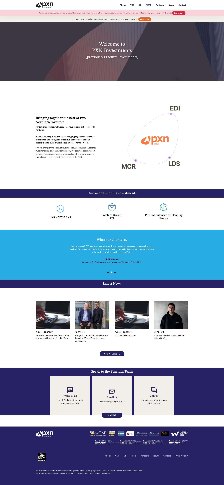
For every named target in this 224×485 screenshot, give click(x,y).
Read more (144, 19)
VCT (132, 5)
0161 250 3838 (154, 403)
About (123, 5)
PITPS (148, 5)
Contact (182, 5)
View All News (112, 353)
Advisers (160, 5)
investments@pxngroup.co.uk (112, 401)
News (171, 5)
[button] (108, 272)
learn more (179, 13)
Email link (112, 415)
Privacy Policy (182, 456)
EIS (140, 5)
